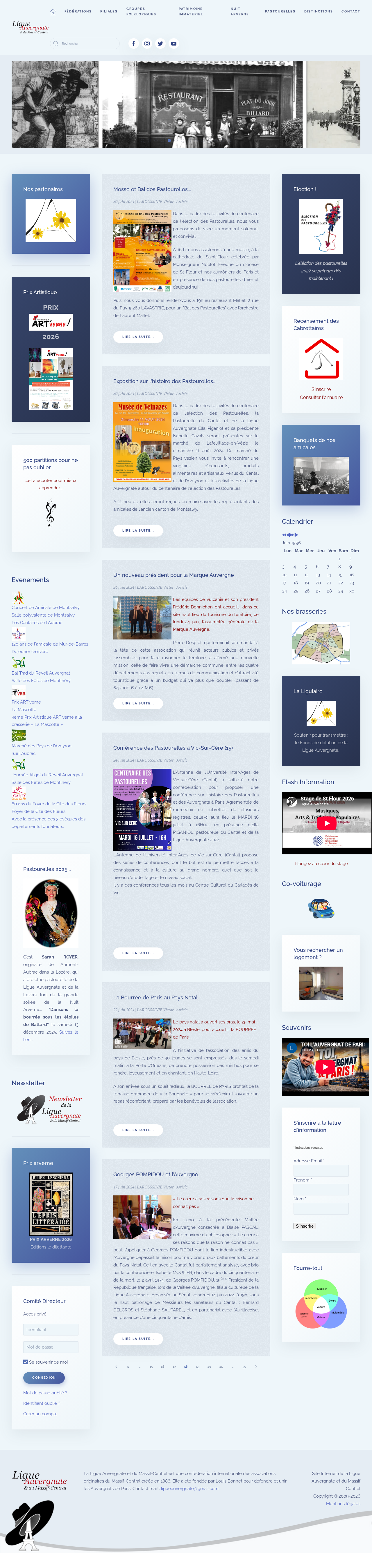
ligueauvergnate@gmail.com (190, 1488)
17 (174, 1367)
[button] (53, 11)
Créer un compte (40, 1413)
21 (221, 1367)
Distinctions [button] (318, 11)
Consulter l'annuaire (321, 397)
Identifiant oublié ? (41, 1403)
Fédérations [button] (78, 11)
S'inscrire (321, 389)
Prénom (303, 1180)
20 (209, 1367)
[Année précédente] (284, 535)
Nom (300, 1199)
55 (244, 1367)
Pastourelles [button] (280, 11)
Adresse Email (309, 1161)
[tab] (142, 140)
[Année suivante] (292, 535)
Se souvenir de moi (48, 1362)
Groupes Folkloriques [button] (141, 11)
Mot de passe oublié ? (45, 1393)
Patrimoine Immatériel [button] (191, 11)
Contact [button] (350, 11)
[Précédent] (116, 1366)
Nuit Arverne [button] (240, 11)
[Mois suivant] (296, 535)
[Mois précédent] (288, 535)
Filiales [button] (108, 11)
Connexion (44, 1378)
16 (162, 1367)
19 (197, 1367)
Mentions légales (343, 1503)
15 (151, 1367)
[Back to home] (31, 27)
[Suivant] (255, 1366)
